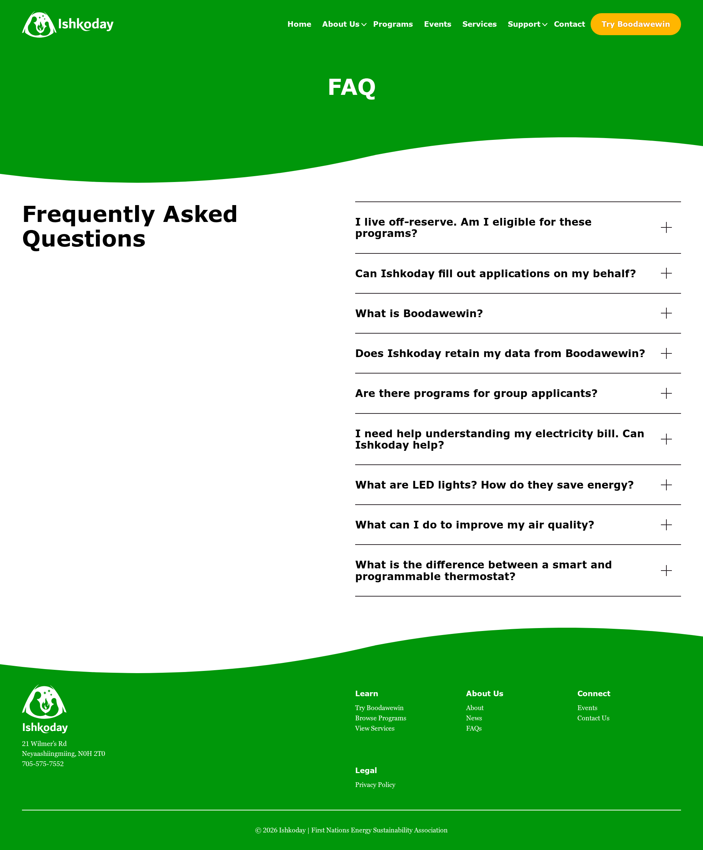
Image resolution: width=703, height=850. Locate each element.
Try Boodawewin (636, 24)
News (474, 718)
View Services (375, 728)
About (475, 708)
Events (587, 708)
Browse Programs (380, 718)
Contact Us (593, 718)
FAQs (474, 728)
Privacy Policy (375, 784)
